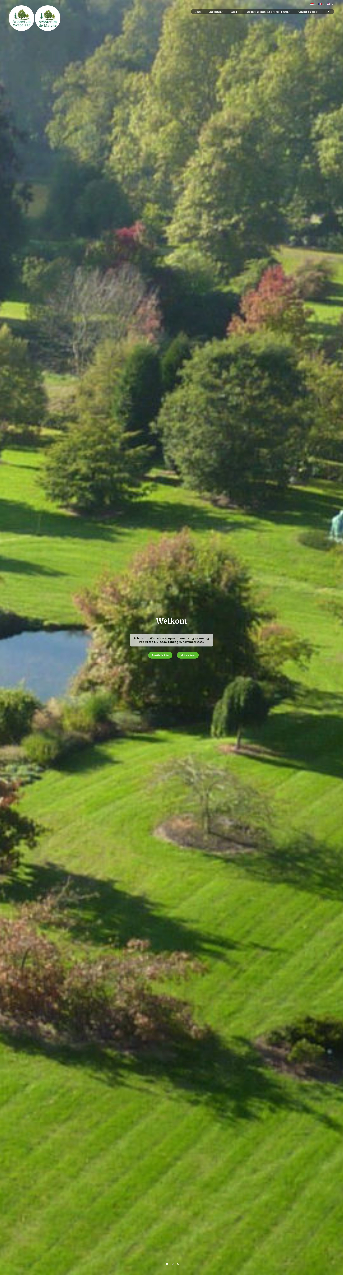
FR (324, 4)
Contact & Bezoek (308, 12)
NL (315, 4)
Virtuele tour (188, 655)
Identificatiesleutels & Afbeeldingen (268, 12)
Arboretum (215, 12)
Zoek (234, 12)
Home (198, 12)
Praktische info (160, 655)
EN (332, 4)
